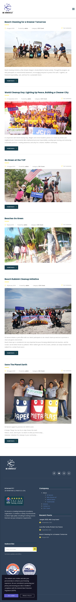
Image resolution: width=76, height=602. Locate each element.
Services (45, 504)
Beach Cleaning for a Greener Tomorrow (53, 534)
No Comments (67, 28)
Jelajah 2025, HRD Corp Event (49, 519)
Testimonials (50, 502)
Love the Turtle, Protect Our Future (51, 527)
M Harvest (50, 495)
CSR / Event (46, 508)
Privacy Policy (27, 595)
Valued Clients (51, 499)
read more (10, 81)
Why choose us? (52, 497)
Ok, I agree (11, 595)
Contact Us (46, 506)
